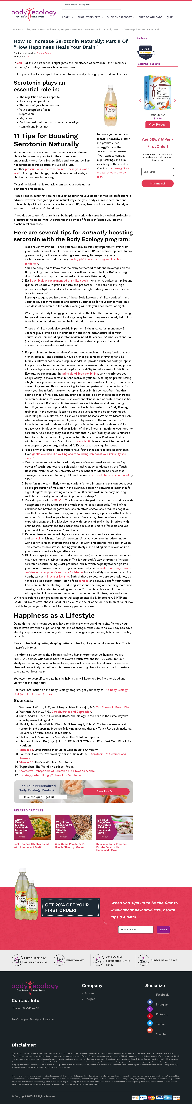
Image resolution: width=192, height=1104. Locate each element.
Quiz (170, 17)
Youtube (161, 1034)
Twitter (160, 1024)
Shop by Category (119, 17)
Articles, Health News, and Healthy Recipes (45, 29)
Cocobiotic (84, 441)
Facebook (162, 995)
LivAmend (157, 114)
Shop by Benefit (89, 17)
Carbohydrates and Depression (71, 712)
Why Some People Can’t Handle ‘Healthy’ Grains (70, 845)
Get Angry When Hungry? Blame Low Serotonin (50, 775)
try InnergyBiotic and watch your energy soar (113, 172)
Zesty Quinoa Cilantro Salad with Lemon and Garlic (31, 845)
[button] (175, 101)
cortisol (35, 538)
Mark (28, 56)
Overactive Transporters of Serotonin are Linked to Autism (57, 771)
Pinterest (162, 1014)
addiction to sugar (111, 568)
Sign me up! (157, 183)
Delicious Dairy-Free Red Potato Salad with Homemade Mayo (111, 846)
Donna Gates (44, 53)
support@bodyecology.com (37, 1019)
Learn (66, 17)
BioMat (59, 500)
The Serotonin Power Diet (113, 707)
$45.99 (157, 118)
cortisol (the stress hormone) (110, 475)
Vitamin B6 (26, 750)
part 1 (20, 63)
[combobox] (88, 5)
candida (84, 581)
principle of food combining (80, 373)
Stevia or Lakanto (58, 576)
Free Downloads (150, 17)
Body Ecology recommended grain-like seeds (59, 280)
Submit (163, 929)
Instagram (162, 1004)
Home (16, 29)
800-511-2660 (30, 1008)
